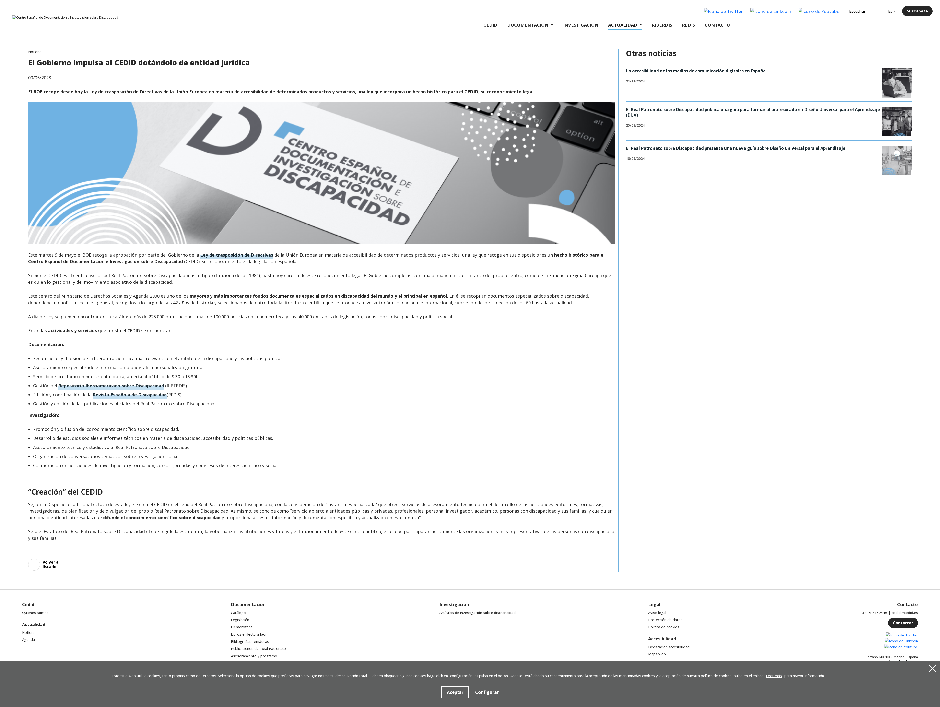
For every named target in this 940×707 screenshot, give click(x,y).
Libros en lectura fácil (248, 634)
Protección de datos (665, 619)
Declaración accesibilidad (669, 646)
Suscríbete (917, 11)
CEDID (490, 25)
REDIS (688, 25)
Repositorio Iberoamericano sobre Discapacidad (111, 386)
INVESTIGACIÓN (580, 25)
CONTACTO (717, 25)
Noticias (28, 632)
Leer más (774, 675)
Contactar (903, 622)
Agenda (28, 639)
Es (890, 11)
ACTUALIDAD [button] (622, 25)
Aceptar (455, 692)
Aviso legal (657, 612)
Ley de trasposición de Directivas (236, 255)
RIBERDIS (662, 25)
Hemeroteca (241, 627)
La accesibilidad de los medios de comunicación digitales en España (696, 71)
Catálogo (238, 612)
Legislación (240, 619)
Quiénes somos (35, 612)
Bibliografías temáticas (250, 641)
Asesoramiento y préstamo (254, 655)
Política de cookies (663, 627)
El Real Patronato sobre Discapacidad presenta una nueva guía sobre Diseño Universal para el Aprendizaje (735, 148)
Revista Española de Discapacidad (130, 395)
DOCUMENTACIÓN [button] (527, 25)
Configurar (487, 692)
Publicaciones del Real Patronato (258, 648)
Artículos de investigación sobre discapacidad (477, 612)
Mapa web (657, 653)
